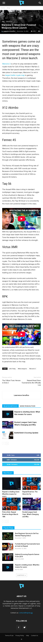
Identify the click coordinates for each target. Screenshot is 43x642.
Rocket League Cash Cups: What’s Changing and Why (30, 514)
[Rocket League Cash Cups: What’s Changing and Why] (7, 425)
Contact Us (34, 635)
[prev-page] (3, 443)
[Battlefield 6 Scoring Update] (7, 435)
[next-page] (7, 443)
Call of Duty (9, 21)
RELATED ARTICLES (10, 406)
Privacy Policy (20, 635)
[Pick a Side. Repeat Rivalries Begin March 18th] (11, 504)
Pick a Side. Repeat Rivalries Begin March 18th (10, 514)
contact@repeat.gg (26, 613)
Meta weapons (22, 368)
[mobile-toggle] (3, 3)
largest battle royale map (14, 75)
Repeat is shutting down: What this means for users (11, 494)
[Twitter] (24, 627)
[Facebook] (18, 627)
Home (3, 8)
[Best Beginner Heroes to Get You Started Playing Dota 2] (7, 536)
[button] (40, 3)
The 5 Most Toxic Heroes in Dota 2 (11, 381)
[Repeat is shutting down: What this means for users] (7, 414)
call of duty (12, 368)
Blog (8, 8)
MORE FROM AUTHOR (27, 406)
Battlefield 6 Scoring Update (26, 433)
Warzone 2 (6, 64)
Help (27, 635)
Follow (36, 460)
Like (38, 455)
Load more (20, 575)
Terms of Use (9, 635)
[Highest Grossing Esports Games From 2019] (7, 557)
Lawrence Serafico (9, 31)
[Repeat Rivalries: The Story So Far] (31, 483)
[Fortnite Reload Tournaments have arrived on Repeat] (7, 546)
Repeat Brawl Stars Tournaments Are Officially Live (31, 382)
